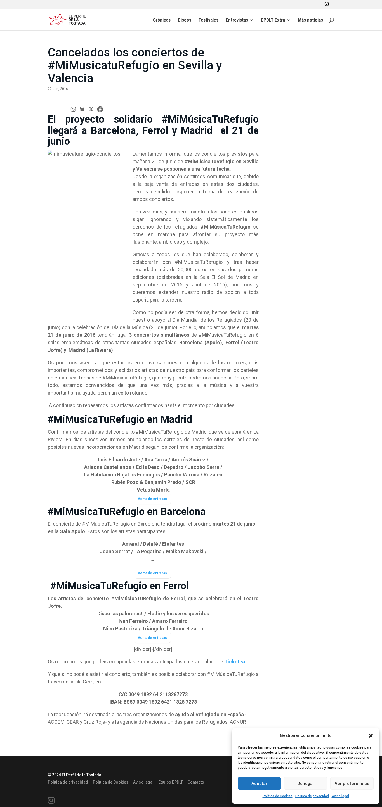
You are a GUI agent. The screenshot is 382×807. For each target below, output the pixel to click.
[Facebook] (100, 109)
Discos (184, 20)
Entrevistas (237, 20)
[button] (371, 736)
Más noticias (310, 20)
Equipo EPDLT (170, 782)
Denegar (305, 783)
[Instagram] (73, 109)
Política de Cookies (278, 796)
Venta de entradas (152, 499)
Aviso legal (340, 796)
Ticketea (234, 661)
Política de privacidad (312, 796)
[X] (91, 109)
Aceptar (259, 783)
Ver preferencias (352, 783)
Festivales (208, 20)
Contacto (196, 782)
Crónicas (162, 20)
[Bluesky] (82, 109)
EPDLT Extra (273, 20)
